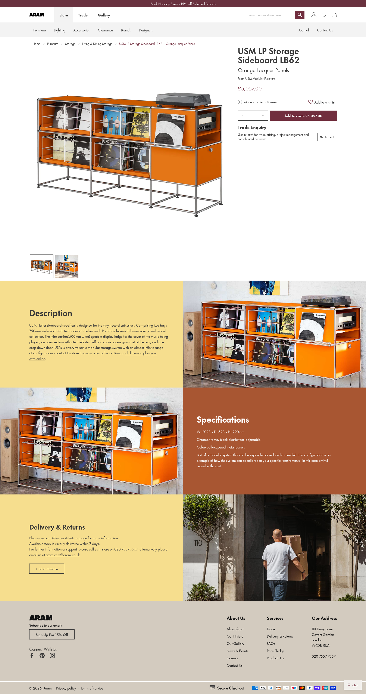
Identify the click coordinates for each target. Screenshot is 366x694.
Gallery (104, 15)
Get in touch (327, 137)
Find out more (47, 568)
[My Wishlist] (324, 14)
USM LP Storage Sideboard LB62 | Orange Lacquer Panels (157, 43)
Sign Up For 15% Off (52, 634)
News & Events (237, 650)
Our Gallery (235, 643)
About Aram (235, 628)
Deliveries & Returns (64, 537)
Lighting (59, 30)
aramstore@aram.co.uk (63, 554)
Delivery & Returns (280, 636)
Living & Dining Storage (97, 43)
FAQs (271, 643)
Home (36, 43)
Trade (83, 15)
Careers (232, 657)
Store (63, 15)
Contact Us (235, 665)
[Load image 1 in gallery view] (41, 266)
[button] (274, 15)
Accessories (81, 30)
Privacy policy (66, 688)
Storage (70, 43)
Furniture (39, 30)
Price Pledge (275, 650)
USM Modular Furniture (259, 78)
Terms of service (92, 688)
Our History (235, 636)
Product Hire (275, 657)
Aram (48, 688)
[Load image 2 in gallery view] (66, 266)
